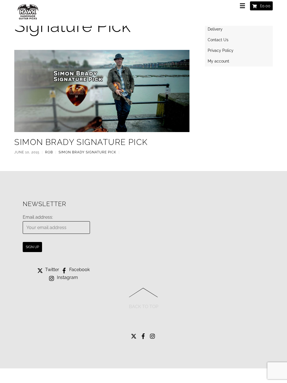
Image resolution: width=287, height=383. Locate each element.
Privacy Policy (220, 50)
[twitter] (134, 334)
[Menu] (243, 6)
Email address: (38, 217)
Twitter (51, 269)
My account (218, 61)
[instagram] (153, 334)
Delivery (215, 29)
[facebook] (143, 334)
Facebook (79, 269)
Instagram (67, 277)
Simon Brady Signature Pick (80, 142)
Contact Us (218, 40)
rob (49, 152)
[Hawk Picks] (28, 20)
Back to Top (143, 306)
